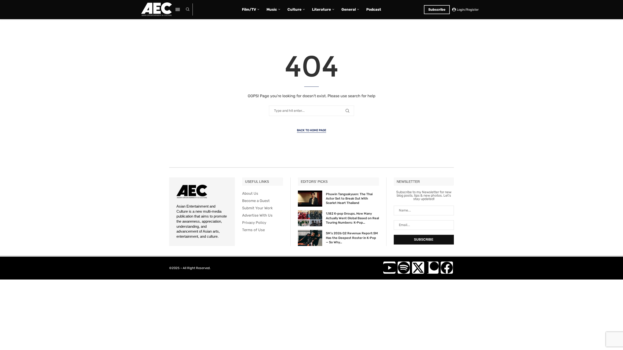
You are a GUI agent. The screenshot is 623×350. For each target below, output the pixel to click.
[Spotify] (404, 268)
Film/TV (249, 9)
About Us (250, 193)
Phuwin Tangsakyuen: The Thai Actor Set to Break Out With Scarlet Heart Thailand (349, 198)
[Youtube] (389, 268)
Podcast (373, 9)
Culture (294, 9)
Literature (321, 9)
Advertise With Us (257, 215)
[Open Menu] (177, 9)
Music (271, 9)
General (348, 9)
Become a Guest (256, 201)
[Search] (187, 10)
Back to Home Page (311, 130)
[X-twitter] (418, 268)
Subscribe (436, 10)
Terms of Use (253, 230)
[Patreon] (432, 268)
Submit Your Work (257, 208)
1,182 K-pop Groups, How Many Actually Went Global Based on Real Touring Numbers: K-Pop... (352, 218)
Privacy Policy (254, 223)
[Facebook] (447, 268)
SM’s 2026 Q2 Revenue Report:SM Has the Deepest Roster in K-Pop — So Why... (352, 237)
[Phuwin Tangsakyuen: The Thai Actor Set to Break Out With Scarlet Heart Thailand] (310, 199)
